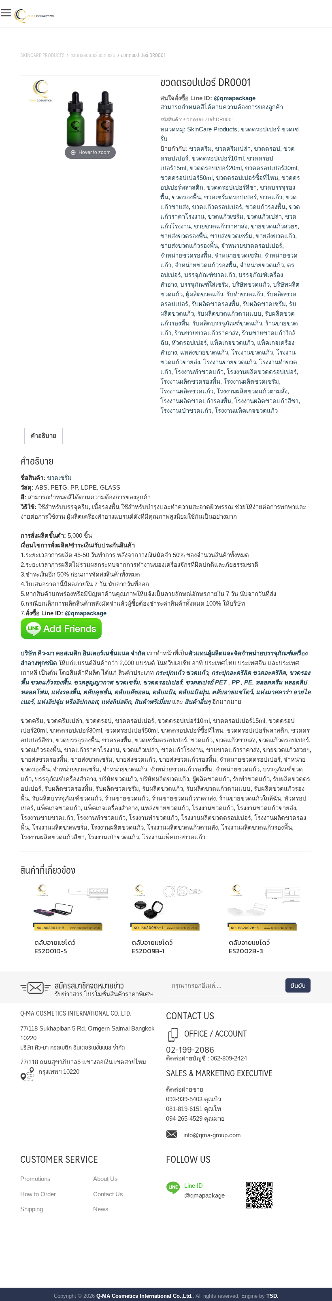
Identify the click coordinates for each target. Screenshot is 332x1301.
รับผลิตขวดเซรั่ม (264, 303)
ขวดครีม (200, 148)
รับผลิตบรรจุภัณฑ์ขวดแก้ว (227, 323)
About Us (105, 1178)
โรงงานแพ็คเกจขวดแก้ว (246, 410)
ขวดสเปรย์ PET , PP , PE (218, 682)
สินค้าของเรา (38, 45)
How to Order (38, 1194)
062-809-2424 (229, 1058)
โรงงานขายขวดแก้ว (229, 362)
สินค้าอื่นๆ (198, 701)
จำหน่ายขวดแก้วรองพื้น (205, 265)
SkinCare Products (42, 55)
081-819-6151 (184, 1108)
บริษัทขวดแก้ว (251, 284)
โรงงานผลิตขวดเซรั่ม (251, 381)
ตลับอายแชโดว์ (231, 692)
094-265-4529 (184, 1118)
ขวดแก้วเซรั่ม (225, 216)
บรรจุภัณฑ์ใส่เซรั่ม (204, 284)
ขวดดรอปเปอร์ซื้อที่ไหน (247, 177)
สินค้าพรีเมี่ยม (152, 701)
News (101, 1209)
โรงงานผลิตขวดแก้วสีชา (266, 400)
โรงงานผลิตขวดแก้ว (186, 391)
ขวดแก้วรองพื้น (265, 206)
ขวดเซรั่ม (59, 477)
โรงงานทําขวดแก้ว (199, 371)
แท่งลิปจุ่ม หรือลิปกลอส (66, 701)
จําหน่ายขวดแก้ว (262, 265)
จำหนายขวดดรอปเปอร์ (251, 245)
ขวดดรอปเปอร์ (161, 682)
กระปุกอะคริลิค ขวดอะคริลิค (248, 672)
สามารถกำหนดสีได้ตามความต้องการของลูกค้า (221, 106)
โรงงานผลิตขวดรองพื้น (190, 381)
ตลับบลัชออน (131, 692)
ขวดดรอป (267, 148)
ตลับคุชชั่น (96, 692)
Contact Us (108, 1194)
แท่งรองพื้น (64, 692)
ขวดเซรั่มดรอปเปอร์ (230, 197)
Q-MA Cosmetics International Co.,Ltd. (144, 1296)
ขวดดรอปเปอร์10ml (218, 158)
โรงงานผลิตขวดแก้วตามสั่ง (252, 391)
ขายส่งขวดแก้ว (275, 235)
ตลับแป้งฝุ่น (193, 692)
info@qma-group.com (212, 1135)
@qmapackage (234, 98)
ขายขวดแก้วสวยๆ (274, 226)
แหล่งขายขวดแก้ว (204, 352)
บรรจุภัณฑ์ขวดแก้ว (209, 274)
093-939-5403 (184, 1099)
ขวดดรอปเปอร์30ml (271, 168)
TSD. (272, 1296)
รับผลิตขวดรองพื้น (215, 303)
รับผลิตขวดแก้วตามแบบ (229, 313)
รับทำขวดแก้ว (244, 294)
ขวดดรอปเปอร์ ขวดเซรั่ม (92, 55)
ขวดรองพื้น (186, 197)
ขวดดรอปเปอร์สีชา (231, 187)
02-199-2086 (190, 1048)
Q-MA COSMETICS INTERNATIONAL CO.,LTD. (76, 1012)
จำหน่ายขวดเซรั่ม (238, 255)
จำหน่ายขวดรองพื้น (185, 255)
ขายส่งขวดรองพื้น (183, 235)
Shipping (31, 1209)
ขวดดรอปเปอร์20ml (215, 168)
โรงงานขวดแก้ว (252, 352)
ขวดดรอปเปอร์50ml (186, 177)
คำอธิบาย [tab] (43, 435)
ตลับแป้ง (163, 692)
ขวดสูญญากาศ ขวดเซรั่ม (106, 682)
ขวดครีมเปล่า (233, 148)
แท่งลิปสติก (115, 701)
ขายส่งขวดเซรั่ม (231, 235)
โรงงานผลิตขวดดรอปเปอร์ (262, 371)
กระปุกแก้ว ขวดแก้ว (181, 672)
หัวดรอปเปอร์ (189, 342)
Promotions (35, 1178)
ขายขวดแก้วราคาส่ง (220, 226)
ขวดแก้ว (271, 197)
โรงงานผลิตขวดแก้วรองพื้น (195, 400)
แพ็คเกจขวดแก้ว (232, 342)
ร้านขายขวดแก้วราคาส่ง (206, 332)
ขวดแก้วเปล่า (264, 216)
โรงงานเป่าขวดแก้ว (185, 410)
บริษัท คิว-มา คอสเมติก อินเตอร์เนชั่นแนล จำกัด (83, 653)
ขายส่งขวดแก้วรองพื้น (189, 245)
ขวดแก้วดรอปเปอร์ (217, 206)
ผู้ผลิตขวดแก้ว (204, 294)
